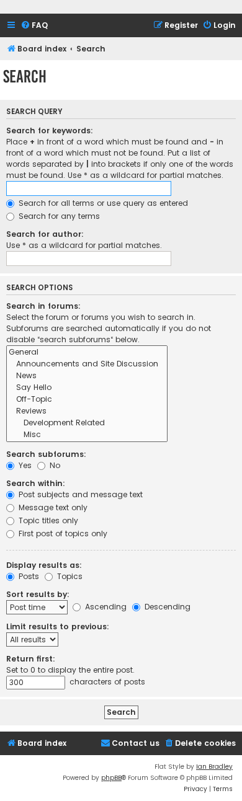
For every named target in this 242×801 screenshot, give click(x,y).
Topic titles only (47, 520)
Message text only (51, 507)
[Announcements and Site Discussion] (86, 364)
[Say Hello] (86, 388)
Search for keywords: (49, 130)
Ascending (105, 606)
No (53, 465)
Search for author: (45, 234)
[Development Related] (86, 423)
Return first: (30, 658)
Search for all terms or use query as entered (102, 203)
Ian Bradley (214, 766)
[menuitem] (34, 25)
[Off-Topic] (86, 399)
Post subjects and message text (79, 494)
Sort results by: (37, 594)
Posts (27, 576)
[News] (86, 376)
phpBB (111, 777)
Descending (166, 606)
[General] (86, 352)
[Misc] (86, 435)
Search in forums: (43, 306)
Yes (24, 465)
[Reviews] (86, 411)
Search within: (35, 483)
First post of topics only (61, 533)
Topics (69, 576)
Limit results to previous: (57, 626)
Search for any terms (58, 216)
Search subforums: (46, 454)
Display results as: (44, 565)
